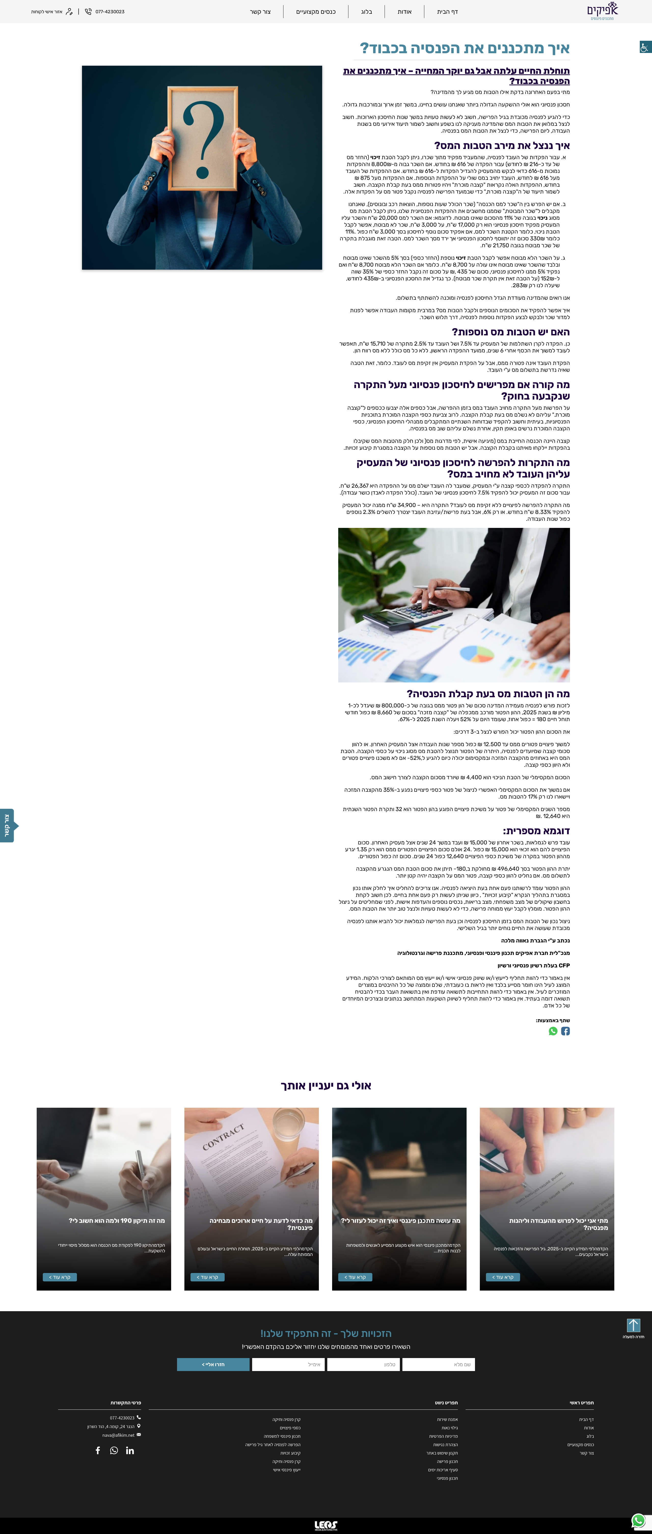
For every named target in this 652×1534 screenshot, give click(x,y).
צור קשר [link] (260, 11)
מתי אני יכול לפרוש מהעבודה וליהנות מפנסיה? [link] (558, 1224)
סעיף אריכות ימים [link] (443, 1470)
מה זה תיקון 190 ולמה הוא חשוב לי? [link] (117, 1220)
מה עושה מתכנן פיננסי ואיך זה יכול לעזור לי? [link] (400, 1220)
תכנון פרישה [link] (447, 1461)
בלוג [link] (366, 11)
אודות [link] (405, 11)
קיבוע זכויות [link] (290, 1453)
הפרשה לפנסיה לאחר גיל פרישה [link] (273, 1444)
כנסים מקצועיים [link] (316, 11)
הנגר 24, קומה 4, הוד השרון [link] (110, 1426)
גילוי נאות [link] (450, 1428)
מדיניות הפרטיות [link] (443, 1436)
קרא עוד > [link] (503, 1277)
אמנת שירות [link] (447, 1419)
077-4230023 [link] (122, 1418)
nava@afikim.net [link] (118, 1435)
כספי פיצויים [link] (290, 1428)
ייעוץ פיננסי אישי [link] (287, 1470)
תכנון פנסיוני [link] (447, 1478)
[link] (646, 47)
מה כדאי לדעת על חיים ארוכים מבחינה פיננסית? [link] (261, 1224)
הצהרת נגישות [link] (445, 1444)
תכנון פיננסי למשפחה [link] (282, 1436)
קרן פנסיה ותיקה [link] (287, 1419)
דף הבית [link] (447, 11)
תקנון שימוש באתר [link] (442, 1453)
